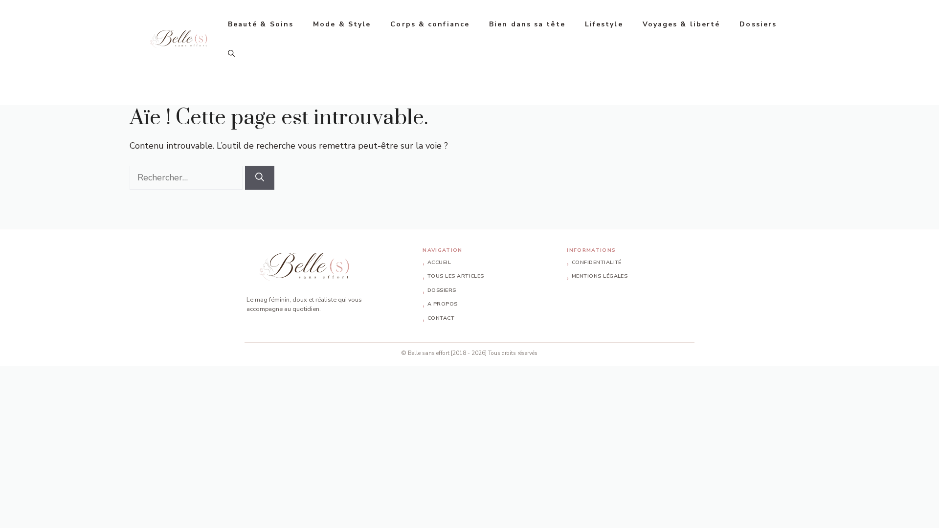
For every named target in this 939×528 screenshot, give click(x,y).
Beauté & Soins (260, 24)
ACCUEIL (439, 262)
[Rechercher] (259, 178)
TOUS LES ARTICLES (455, 276)
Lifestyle (604, 24)
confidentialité (597, 262)
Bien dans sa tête (527, 24)
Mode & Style (342, 24)
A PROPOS (442, 304)
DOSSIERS (441, 290)
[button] (231, 53)
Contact (440, 318)
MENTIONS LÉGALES (600, 276)
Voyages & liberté (681, 24)
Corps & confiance (430, 24)
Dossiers (758, 24)
